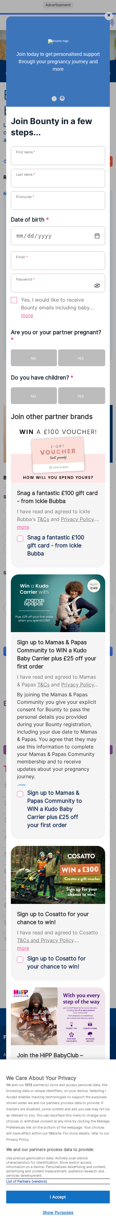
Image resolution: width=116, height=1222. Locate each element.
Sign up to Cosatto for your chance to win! (56, 962)
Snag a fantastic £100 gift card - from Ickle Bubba (55, 545)
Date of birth (30, 219)
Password (25, 279)
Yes (80, 358)
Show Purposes (58, 1212)
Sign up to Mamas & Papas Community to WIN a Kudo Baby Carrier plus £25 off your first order (54, 808)
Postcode (25, 197)
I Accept (58, 1196)
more (27, 315)
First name (26, 152)
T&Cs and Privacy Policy (45, 940)
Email (22, 257)
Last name (25, 174)
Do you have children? (42, 377)
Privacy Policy (77, 519)
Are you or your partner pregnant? (56, 336)
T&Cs (43, 519)
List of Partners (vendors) (26, 1181)
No (33, 358)
